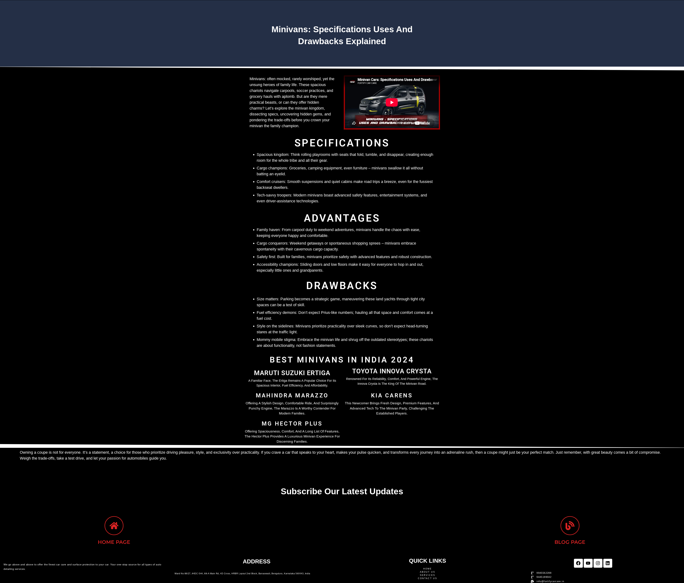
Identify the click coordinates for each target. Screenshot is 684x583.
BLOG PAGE (570, 542)
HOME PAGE (114, 542)
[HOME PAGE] (114, 525)
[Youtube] (588, 563)
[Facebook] (578, 563)
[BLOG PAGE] (570, 525)
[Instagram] (598, 563)
